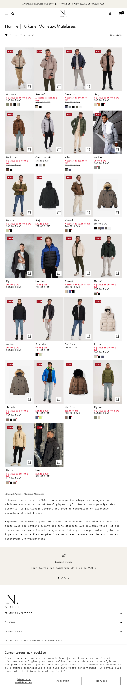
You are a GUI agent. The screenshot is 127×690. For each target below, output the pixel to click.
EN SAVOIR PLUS (96, 4)
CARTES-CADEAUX (13, 631)
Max (96, 220)
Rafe (38, 220)
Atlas (98, 157)
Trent (69, 281)
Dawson (70, 94)
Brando (40, 344)
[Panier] (120, 13)
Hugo (38, 470)
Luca (97, 344)
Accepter (63, 680)
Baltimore (14, 157)
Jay (96, 94)
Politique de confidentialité (43, 671)
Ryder (98, 407)
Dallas (70, 344)
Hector (40, 281)
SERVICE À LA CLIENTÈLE (18, 613)
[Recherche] (12, 13)
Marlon (70, 407)
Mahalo (99, 281)
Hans (9, 470)
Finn (38, 407)
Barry (10, 220)
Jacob (10, 407)
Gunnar (11, 94)
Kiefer (70, 157)
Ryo (8, 281)
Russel (40, 94)
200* (51, 4)
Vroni (69, 220)
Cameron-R (43, 157)
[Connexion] (110, 13)
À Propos (10, 622)
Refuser (101, 680)
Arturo (11, 344)
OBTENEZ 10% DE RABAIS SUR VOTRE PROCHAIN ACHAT (33, 640)
